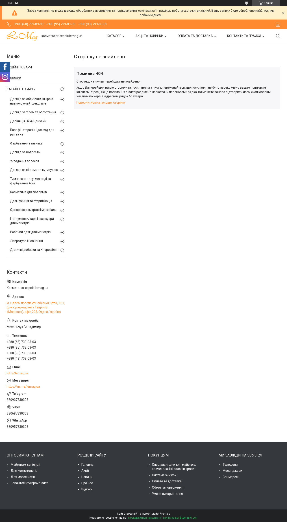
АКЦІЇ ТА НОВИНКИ (149, 36)
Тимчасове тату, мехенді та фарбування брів (30, 181)
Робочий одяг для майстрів (30, 232)
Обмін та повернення (167, 487)
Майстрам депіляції (25, 464)
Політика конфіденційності (180, 517)
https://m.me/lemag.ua (23, 386)
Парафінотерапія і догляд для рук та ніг (32, 132)
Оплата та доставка (167, 481)
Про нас (87, 483)
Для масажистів (23, 477)
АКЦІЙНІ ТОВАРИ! (20, 67)
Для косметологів (24, 470)
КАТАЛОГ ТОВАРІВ (21, 89)
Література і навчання (26, 241)
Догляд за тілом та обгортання (33, 112)
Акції (85, 470)
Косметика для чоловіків (28, 192)
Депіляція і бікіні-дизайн (28, 121)
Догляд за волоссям (25, 152)
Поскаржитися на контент (144, 517)
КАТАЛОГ (114, 36)
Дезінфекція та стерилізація (31, 201)
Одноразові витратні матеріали (33, 210)
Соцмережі (231, 477)
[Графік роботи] (278, 24)
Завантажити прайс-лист (29, 483)
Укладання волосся (24, 161)
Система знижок (164, 475)
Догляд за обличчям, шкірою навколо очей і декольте (31, 101)
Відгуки (86, 489)
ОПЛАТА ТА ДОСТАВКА (195, 36)
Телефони (230, 464)
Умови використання (167, 494)
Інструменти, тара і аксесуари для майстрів (32, 221)
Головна (87, 464)
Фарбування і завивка (26, 143)
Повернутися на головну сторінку (101, 102)
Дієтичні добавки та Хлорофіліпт (34, 249)
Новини (86, 477)
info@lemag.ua (17, 373)
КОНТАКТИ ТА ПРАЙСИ (244, 36)
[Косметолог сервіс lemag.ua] (22, 36)
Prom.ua (165, 513)
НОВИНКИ (14, 78)
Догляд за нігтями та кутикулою (34, 170)
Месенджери (232, 470)
